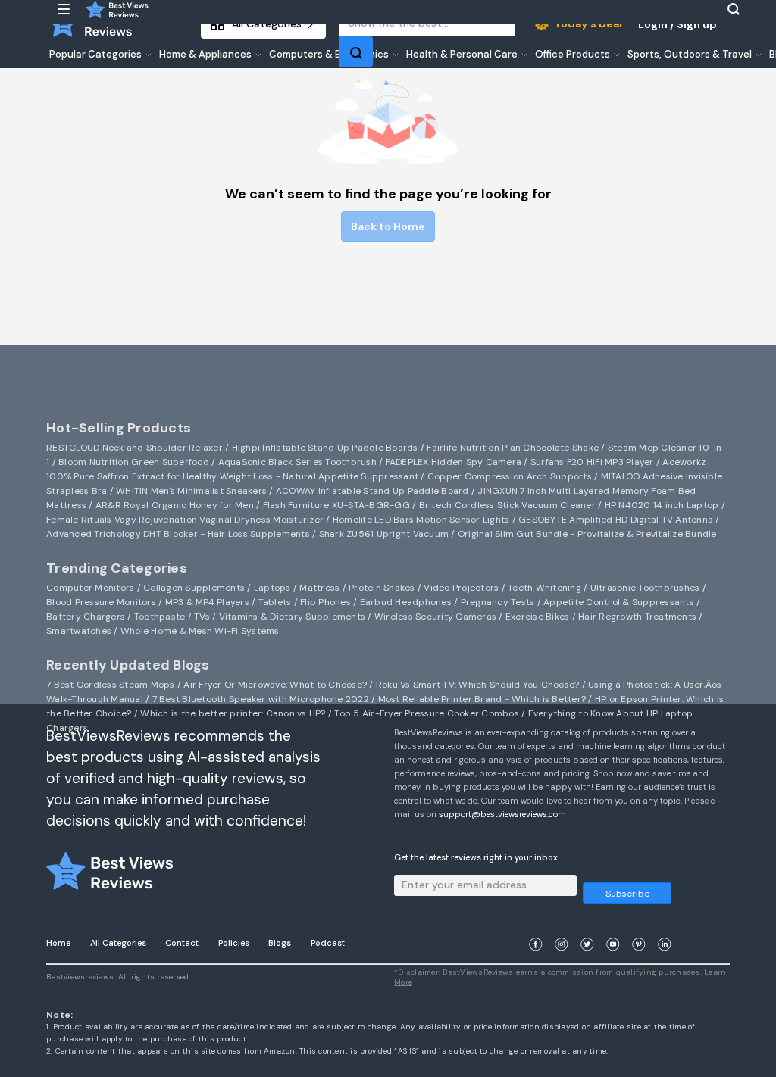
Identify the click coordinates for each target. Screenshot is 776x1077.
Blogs (279, 943)
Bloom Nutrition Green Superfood (133, 462)
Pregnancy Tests (498, 602)
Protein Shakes (382, 588)
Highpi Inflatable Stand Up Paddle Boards (325, 448)
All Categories (118, 943)
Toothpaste (160, 616)
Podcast (328, 943)
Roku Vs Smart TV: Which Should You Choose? (478, 685)
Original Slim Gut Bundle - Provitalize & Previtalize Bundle (587, 534)
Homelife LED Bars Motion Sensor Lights (421, 520)
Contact (182, 943)
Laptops (272, 588)
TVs (202, 616)
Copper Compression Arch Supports (509, 476)
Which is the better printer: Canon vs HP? (232, 713)
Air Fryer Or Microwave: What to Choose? (275, 685)
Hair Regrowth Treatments (637, 616)
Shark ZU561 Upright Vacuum (384, 534)
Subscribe (627, 894)
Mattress (319, 588)
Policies (233, 943)
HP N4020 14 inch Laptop (662, 505)
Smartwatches (78, 631)
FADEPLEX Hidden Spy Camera (454, 462)
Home (58, 943)
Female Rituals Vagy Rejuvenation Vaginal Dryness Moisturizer (185, 520)
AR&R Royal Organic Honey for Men (174, 505)
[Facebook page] (536, 926)
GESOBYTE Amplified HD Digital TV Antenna (615, 520)
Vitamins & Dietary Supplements (292, 616)
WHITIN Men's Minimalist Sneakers (191, 491)
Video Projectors (461, 588)
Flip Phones (325, 602)
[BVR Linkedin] (664, 926)
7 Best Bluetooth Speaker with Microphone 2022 (260, 699)
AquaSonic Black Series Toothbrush (297, 462)
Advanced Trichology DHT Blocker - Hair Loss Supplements (178, 534)
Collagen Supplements (194, 588)
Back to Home (388, 226)
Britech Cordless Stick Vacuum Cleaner (507, 505)
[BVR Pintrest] (639, 926)
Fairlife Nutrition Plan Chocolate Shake (513, 448)
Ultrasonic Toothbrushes (645, 588)
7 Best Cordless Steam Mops (110, 685)
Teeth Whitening (544, 588)
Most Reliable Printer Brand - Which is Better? (482, 699)
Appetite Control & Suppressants (618, 602)
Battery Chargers (85, 616)
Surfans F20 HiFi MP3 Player (592, 462)
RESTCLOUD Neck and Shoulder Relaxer (134, 448)
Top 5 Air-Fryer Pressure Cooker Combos (426, 713)
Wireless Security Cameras (435, 616)
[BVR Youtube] (613, 926)
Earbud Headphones (406, 602)
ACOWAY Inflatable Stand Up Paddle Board (372, 491)
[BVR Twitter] (587, 926)
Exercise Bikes (537, 616)
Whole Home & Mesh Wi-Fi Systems (200, 631)
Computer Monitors (90, 588)
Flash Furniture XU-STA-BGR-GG (336, 505)
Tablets (275, 602)
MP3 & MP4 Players (207, 602)
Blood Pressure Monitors (101, 602)
